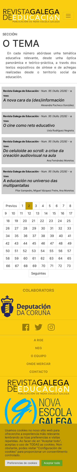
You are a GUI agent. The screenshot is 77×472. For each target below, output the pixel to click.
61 (34, 258)
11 (21, 213)
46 (43, 243)
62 (43, 258)
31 (51, 228)
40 (61, 236)
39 (52, 236)
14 (46, 213)
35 (17, 236)
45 (34, 243)
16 (62, 213)
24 (60, 221)
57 (69, 251)
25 (69, 221)
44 (25, 243)
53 (34, 251)
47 (52, 243)
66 (8, 266)
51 (16, 251)
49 (69, 243)
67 (17, 266)
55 (52, 251)
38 (43, 236)
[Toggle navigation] (68, 16)
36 (25, 236)
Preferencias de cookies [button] (22, 462)
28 (25, 228)
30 (43, 228)
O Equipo (38, 356)
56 (60, 251)
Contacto (38, 372)
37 (34, 236)
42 (7, 243)
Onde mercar (38, 364)
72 (60, 266)
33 (69, 228)
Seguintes (38, 273)
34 (8, 236)
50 (8, 251)
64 (60, 258)
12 (29, 213)
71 (51, 266)
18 (8, 221)
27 (16, 228)
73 (69, 266)
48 (61, 243)
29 (34, 228)
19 (16, 221)
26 (8, 228)
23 (51, 221)
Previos (11, 206)
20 (25, 221)
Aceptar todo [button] (52, 462)
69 (35, 266)
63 (52, 258)
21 (33, 221)
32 (60, 228)
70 (43, 266)
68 (26, 266)
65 (69, 258)
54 (43, 251)
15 (54, 213)
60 (25, 258)
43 (16, 243)
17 (70, 213)
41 (69, 236)
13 (37, 213)
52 (25, 251)
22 (42, 221)
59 (17, 258)
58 (8, 258)
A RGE (38, 340)
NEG (38, 348)
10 (13, 213)
